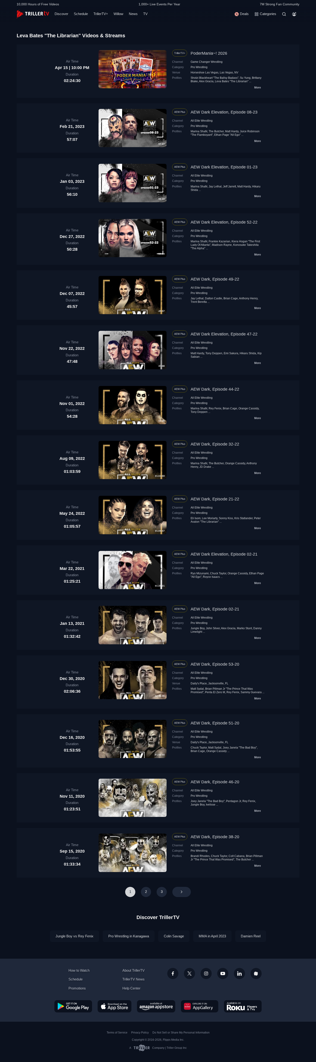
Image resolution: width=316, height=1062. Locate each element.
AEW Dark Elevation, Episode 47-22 (224, 334)
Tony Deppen (213, 353)
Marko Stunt (244, 628)
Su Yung (245, 77)
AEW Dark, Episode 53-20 (215, 664)
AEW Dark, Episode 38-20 (215, 836)
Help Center (131, 988)
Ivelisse (210, 804)
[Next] (181, 892)
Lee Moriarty (209, 518)
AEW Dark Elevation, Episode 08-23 (224, 112)
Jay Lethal (215, 186)
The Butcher (216, 131)
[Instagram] (206, 973)
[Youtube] (222, 973)
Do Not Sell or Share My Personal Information (181, 1032)
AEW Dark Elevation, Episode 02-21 (224, 554)
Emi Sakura (231, 353)
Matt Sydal (197, 688)
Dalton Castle (213, 298)
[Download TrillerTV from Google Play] (73, 1006)
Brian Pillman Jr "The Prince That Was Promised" (227, 857)
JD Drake (205, 466)
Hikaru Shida (248, 353)
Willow (118, 14)
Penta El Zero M (215, 692)
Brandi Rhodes (200, 856)
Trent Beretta (199, 301)
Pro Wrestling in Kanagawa (128, 936)
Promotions (77, 988)
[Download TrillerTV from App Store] (114, 1006)
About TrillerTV (133, 970)
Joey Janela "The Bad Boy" (240, 747)
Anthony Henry (248, 298)
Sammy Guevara (251, 692)
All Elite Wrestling (202, 120)
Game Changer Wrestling (207, 61)
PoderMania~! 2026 (209, 53)
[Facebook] (172, 973)
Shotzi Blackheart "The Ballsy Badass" (215, 77)
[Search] (284, 14)
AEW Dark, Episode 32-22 (215, 444)
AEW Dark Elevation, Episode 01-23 (224, 167)
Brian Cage (230, 298)
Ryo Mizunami (200, 573)
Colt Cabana (237, 856)
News (133, 14)
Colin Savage (174, 936)
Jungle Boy (197, 628)
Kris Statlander (243, 518)
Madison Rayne (222, 245)
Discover (61, 14)
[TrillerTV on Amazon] (156, 1006)
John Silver (213, 628)
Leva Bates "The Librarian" (231, 81)
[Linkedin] (239, 973)
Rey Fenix (215, 408)
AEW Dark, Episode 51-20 (215, 723)
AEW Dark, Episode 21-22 (215, 499)
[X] (189, 973)
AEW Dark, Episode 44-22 (215, 389)
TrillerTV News (133, 979)
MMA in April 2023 (212, 936)
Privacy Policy (140, 1032)
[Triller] (256, 973)
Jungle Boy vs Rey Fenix (74, 936)
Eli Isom (196, 518)
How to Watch (79, 970)
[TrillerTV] (33, 14)
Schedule (81, 14)
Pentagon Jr (233, 801)
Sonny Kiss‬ (226, 518)
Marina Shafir (199, 131)
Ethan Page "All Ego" (227, 134)
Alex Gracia (206, 81)
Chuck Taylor (218, 573)
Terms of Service (117, 1032)
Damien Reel (250, 936)
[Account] (294, 14)
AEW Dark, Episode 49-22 (215, 279)
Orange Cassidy (249, 408)
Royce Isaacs (211, 576)
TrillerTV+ (100, 14)
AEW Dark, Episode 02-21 (215, 609)
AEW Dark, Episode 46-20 (215, 782)
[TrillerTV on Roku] (243, 1006)
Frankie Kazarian (219, 241)
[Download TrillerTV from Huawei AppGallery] (199, 1006)
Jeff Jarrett (229, 186)
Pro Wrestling (199, 67)
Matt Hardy (232, 131)
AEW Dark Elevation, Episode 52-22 (224, 222)
